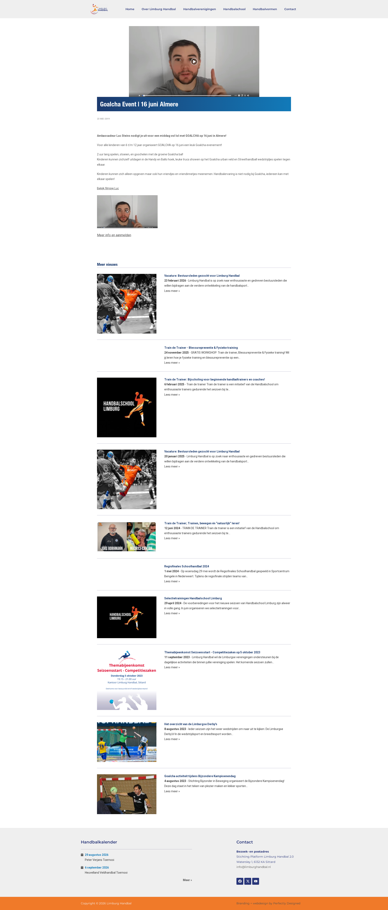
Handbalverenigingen (199, 9)
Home (129, 9)
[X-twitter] (247, 881)
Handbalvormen (265, 9)
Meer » (187, 880)
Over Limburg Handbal (159, 9)
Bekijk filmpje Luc (108, 188)
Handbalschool (234, 9)
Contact (290, 9)
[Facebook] (239, 881)
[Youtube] (255, 881)
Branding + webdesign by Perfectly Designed (268, 903)
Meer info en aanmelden (114, 235)
